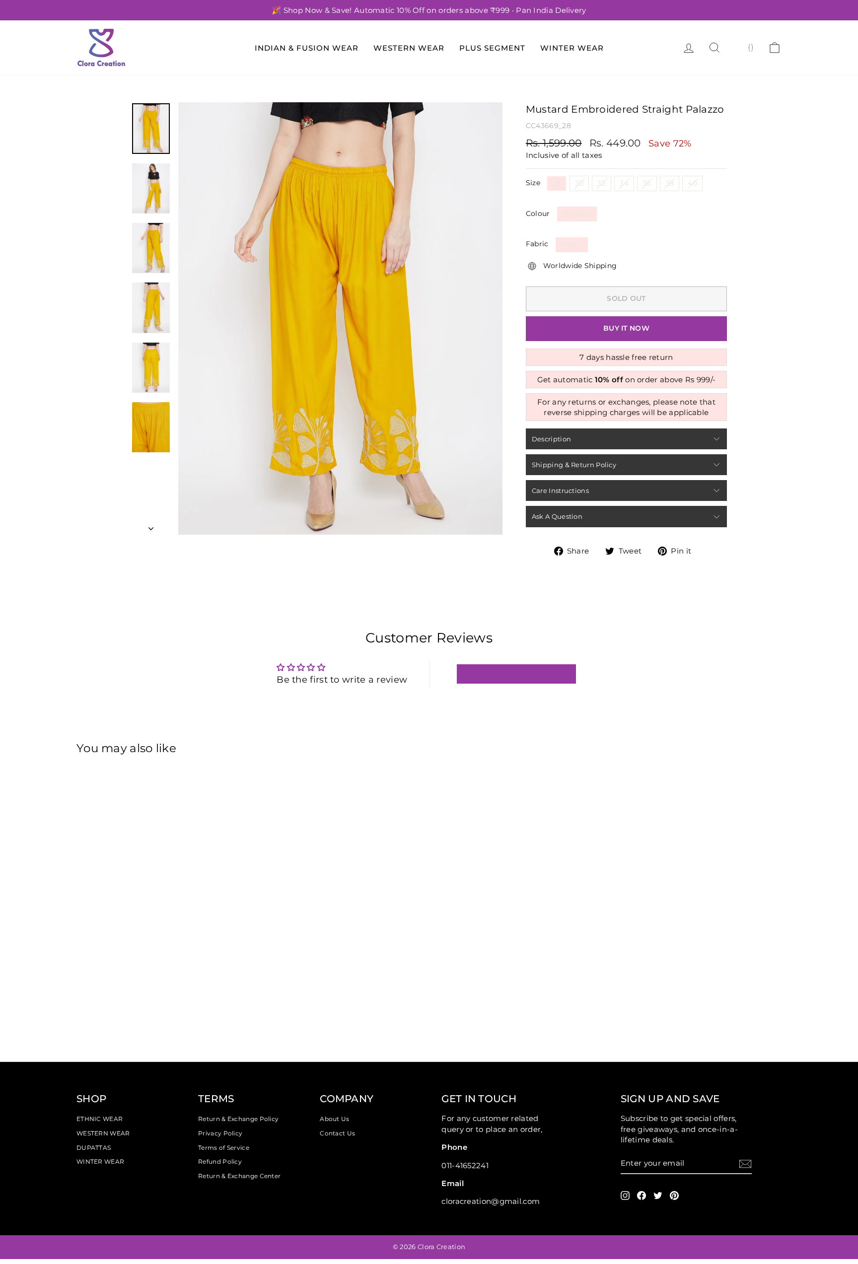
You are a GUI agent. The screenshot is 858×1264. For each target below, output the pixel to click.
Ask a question (557, 516)
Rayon (572, 244)
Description (551, 439)
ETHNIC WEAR (99, 1119)
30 (579, 183)
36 (647, 183)
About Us (334, 1119)
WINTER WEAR (100, 1161)
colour (538, 213)
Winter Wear (572, 48)
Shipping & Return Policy (574, 465)
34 (624, 183)
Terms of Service (223, 1147)
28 (556, 183)
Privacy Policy (220, 1133)
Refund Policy (220, 1161)
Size (533, 182)
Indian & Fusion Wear (306, 48)
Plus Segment (492, 48)
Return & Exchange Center (239, 1176)
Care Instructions (560, 490)
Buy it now (626, 328)
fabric (537, 243)
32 (601, 183)
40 (692, 183)
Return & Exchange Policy (238, 1119)
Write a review (516, 674)
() (751, 47)
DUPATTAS (93, 1147)
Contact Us (337, 1133)
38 (669, 183)
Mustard (577, 213)
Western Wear (408, 48)
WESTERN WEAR (103, 1133)
